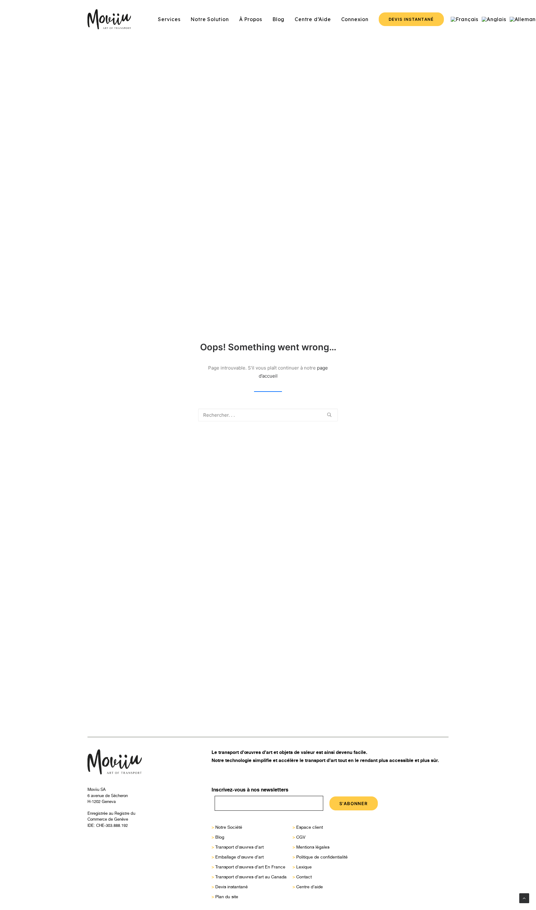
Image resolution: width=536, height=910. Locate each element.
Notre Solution (209, 19)
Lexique (304, 866)
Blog (278, 19)
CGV (301, 837)
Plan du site (226, 896)
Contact (304, 876)
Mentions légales (312, 847)
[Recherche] (268, 415)
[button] (329, 415)
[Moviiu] (109, 19)
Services (169, 19)
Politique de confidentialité (322, 856)
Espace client (309, 827)
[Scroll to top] (524, 898)
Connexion (354, 19)
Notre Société (228, 827)
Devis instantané (231, 886)
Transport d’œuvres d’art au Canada (251, 876)
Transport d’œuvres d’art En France (250, 866)
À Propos (250, 19)
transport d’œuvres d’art (245, 752)
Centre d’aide (309, 886)
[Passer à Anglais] (494, 19)
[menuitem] (169, 19)
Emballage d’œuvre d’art (239, 856)
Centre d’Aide (313, 19)
